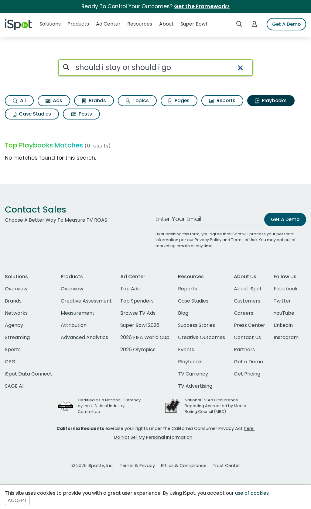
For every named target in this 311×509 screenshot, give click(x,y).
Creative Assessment (86, 300)
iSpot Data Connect (28, 373)
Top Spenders (137, 300)
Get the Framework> (202, 6)
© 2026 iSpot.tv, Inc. (92, 465)
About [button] (166, 23)
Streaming (17, 337)
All (22, 100)
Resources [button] (139, 23)
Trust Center (226, 465)
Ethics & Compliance (184, 465)
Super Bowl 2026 (139, 325)
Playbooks (274, 100)
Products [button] (78, 23)
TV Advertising (195, 386)
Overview (16, 288)
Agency (14, 325)
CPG (10, 361)
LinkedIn (283, 325)
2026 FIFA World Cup (144, 337)
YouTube (284, 313)
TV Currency (193, 373)
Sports (13, 349)
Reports (225, 100)
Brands (96, 100)
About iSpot (248, 288)
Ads (57, 100)
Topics (140, 100)
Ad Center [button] (108, 23)
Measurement (77, 313)
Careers (243, 313)
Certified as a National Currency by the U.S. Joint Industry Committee (109, 405)
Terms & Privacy (137, 465)
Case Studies (34, 113)
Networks (16, 313)
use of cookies (252, 493)
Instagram (286, 337)
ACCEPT (17, 500)
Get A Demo (286, 24)
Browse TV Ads (138, 313)
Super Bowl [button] (193, 23)
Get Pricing (247, 373)
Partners (244, 349)
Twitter (282, 300)
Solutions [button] (50, 23)
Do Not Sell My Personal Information (153, 437)
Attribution (74, 325)
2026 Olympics (138, 349)
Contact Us (247, 337)
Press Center (249, 325)
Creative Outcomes (201, 337)
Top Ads (130, 288)
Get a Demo (248, 361)
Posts (84, 113)
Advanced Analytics (84, 337)
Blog (183, 313)
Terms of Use (244, 239)
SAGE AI (14, 386)
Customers (247, 300)
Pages (181, 100)
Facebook (286, 288)
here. (249, 428)
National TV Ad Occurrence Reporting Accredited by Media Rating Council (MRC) (215, 405)
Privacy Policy (208, 239)
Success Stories (196, 325)
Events (186, 349)
